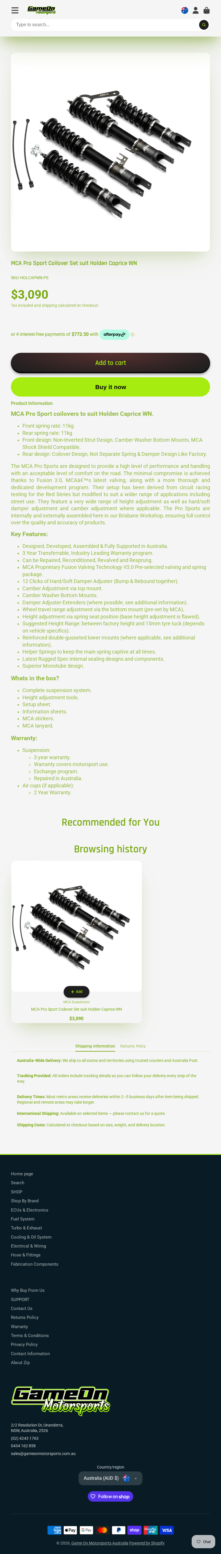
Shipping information (95, 1046)
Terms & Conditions (30, 1335)
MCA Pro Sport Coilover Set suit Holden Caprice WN (76, 942)
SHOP (16, 1192)
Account (195, 10)
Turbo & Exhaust (26, 1228)
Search (17, 1182)
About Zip (20, 1362)
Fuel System (23, 1219)
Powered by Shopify (147, 1543)
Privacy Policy (24, 1344)
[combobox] (110, 25)
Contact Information (30, 1353)
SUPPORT (20, 1299)
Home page (22, 1173)
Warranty (19, 1326)
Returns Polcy (133, 1046)
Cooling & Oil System (31, 1237)
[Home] (41, 10)
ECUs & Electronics (29, 1210)
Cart (206, 10)
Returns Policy (25, 1317)
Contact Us (22, 1308)
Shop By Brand (25, 1200)
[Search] (204, 25)
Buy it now (110, 387)
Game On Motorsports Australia (99, 1543)
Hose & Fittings (26, 1255)
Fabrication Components (34, 1264)
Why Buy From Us (28, 1290)
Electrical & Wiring (28, 1246)
